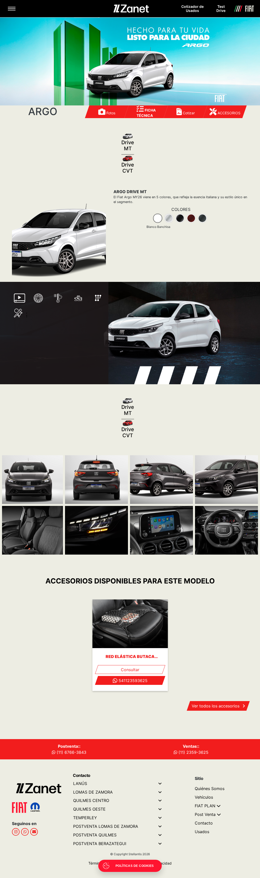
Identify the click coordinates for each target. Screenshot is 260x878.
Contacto (204, 823)
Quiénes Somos (209, 788)
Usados (202, 831)
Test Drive (220, 8)
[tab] (157, 218)
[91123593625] (25, 832)
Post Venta (205, 814)
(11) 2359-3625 (192, 752)
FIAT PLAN (205, 805)
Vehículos (204, 797)
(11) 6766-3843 (70, 752)
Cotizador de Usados (192, 8)
